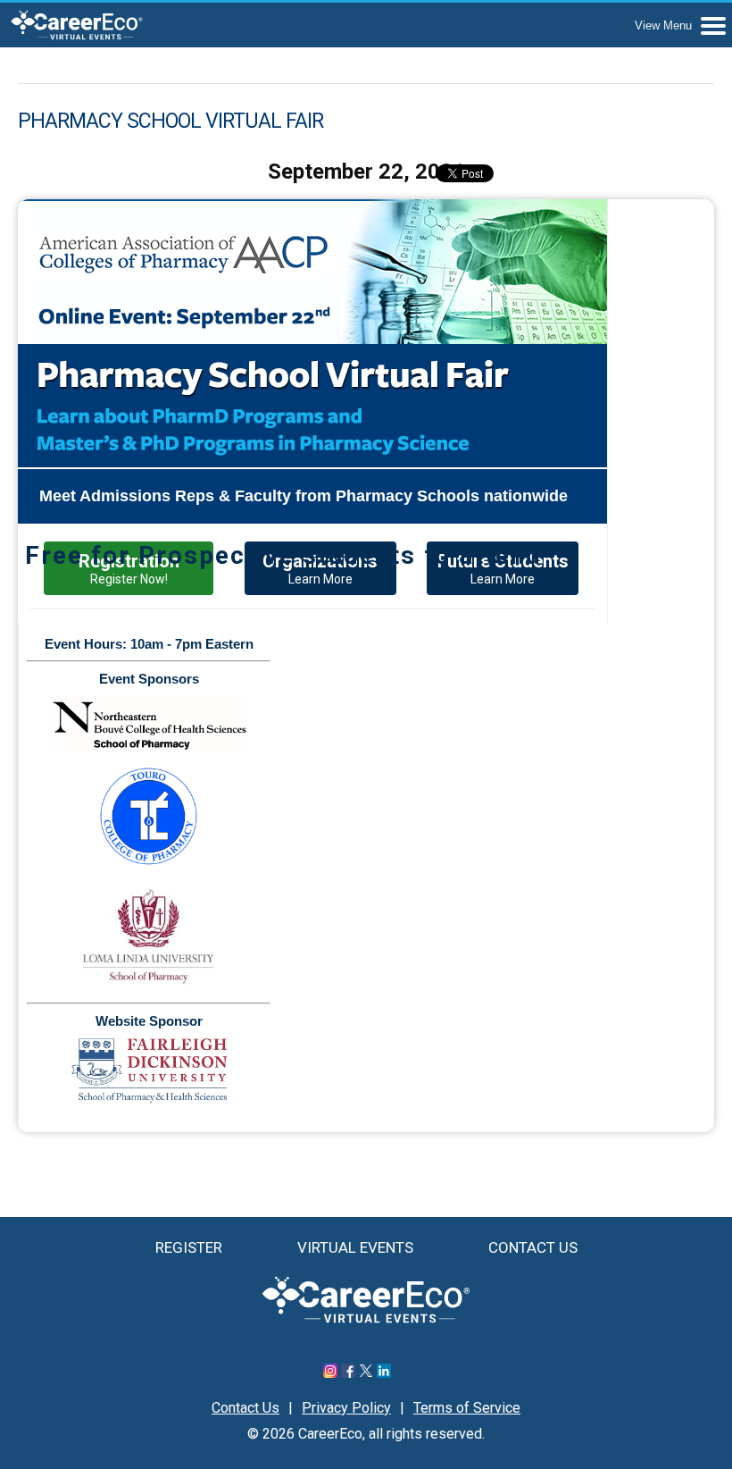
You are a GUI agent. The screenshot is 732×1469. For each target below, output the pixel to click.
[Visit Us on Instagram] (330, 1372)
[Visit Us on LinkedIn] (384, 1372)
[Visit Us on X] (366, 1372)
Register (188, 1247)
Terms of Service (466, 1407)
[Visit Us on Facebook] (348, 1372)
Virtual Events (355, 1247)
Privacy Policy (346, 1407)
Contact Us (533, 1247)
